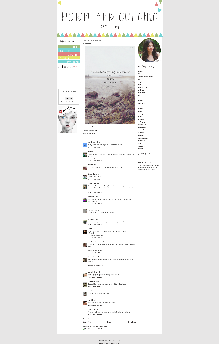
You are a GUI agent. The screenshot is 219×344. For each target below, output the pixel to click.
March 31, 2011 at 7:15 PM (95, 252)
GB (89, 291)
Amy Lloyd (92, 309)
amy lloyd (89, 127)
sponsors (141, 135)
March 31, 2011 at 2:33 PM (95, 160)
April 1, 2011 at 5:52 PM (94, 296)
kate (89, 151)
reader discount (143, 130)
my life (140, 116)
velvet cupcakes (93, 158)
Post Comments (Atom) (100, 326)
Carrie (90, 228)
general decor (142, 87)
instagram (141, 106)
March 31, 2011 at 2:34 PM (95, 170)
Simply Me (91, 281)
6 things (140, 71)
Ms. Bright (91, 142)
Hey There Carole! (94, 242)
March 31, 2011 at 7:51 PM (95, 268)
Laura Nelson (92, 272)
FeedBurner (73, 102)
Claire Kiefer (92, 183)
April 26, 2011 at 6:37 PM (95, 314)
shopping (141, 132)
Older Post (132, 322)
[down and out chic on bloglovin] (67, 133)
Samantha (91, 174)
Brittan (90, 164)
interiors (140, 108)
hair (139, 95)
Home (109, 322)
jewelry (140, 111)
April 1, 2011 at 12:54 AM (95, 277)
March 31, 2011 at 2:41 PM (95, 179)
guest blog (141, 92)
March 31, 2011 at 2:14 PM (95, 147)
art (139, 79)
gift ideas (141, 90)
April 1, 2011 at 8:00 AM (94, 286)
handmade (141, 98)
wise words (92, 133)
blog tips (140, 82)
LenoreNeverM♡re (94, 208)
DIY (139, 74)
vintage (140, 143)
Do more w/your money (145, 76)
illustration (141, 103)
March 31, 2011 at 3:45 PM (95, 192)
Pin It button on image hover (109, 343)
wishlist (140, 148)
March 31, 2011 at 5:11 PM (95, 203)
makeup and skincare (145, 114)
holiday (140, 100)
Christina (91, 219)
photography (142, 127)
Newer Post (87, 322)
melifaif (90, 300)
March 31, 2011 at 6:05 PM (95, 237)
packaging (141, 122)
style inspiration (143, 138)
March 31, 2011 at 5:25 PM (95, 224)
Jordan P (91, 196)
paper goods (142, 124)
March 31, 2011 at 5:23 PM (95, 215)
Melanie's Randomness (96, 257)
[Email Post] (96, 130)
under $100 (141, 140)
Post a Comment (89, 319)
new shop (141, 119)
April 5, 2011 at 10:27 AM (95, 305)
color (139, 84)
